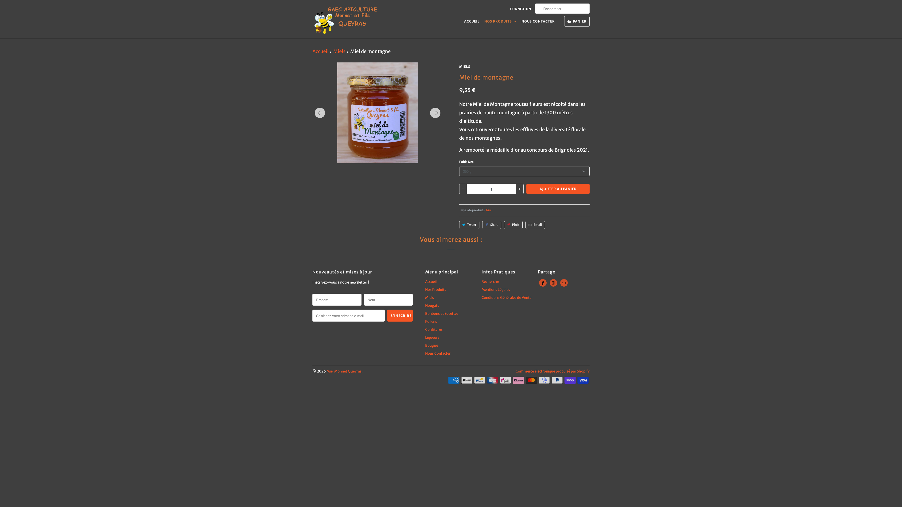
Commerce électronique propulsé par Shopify (553, 371)
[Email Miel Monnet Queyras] (564, 283)
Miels (464, 67)
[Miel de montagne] (377, 112)
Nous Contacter (538, 21)
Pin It (516, 225)
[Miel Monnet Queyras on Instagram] (553, 283)
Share (494, 225)
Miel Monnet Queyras (344, 371)
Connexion (520, 9)
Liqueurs (432, 337)
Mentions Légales (496, 289)
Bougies (431, 345)
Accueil (472, 21)
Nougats (432, 305)
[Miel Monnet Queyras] (345, 19)
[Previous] (320, 113)
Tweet (471, 225)
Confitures (434, 329)
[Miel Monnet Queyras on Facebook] (543, 283)
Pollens (431, 321)
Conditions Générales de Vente (506, 297)
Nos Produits (498, 21)
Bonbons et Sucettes (441, 313)
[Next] (435, 113)
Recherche (490, 281)
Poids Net (466, 162)
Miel (489, 210)
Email (537, 225)
